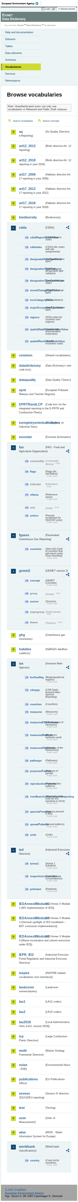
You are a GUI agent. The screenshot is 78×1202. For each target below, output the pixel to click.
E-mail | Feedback (15, 1189)
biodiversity (28, 217)
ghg (22, 635)
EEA (21, 3)
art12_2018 (27, 160)
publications (28, 1079)
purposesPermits (37, 771)
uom (22, 1118)
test (22, 1107)
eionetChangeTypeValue (37, 290)
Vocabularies (13, 66)
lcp (21, 1036)
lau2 (22, 1012)
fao (21, 447)
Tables (9, 46)
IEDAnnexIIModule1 (32, 904)
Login (47, 9)
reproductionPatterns (37, 783)
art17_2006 (27, 174)
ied (21, 849)
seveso (24, 1093)
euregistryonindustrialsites (32, 422)
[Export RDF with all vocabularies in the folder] (67, 228)
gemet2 (24, 570)
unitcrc (34, 515)
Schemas (10, 59)
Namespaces (12, 80)
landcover (26, 987)
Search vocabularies (23, 121)
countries (36, 549)
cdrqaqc (35, 690)
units (33, 834)
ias (21, 663)
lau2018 (25, 1022)
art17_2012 (27, 188)
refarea (34, 494)
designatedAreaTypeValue (37, 259)
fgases (24, 535)
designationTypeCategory (37, 268)
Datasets (10, 39)
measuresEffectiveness (37, 722)
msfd (23, 1050)
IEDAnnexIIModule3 (32, 918)
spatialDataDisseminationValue (37, 329)
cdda (23, 227)
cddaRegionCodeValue (37, 237)
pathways (36, 760)
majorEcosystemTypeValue (37, 307)
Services (10, 73)
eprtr (22, 390)
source (34, 601)
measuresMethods (37, 735)
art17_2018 (27, 203)
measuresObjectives (37, 747)
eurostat (25, 437)
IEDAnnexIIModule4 (32, 936)
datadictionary (30, 365)
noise (23, 1065)
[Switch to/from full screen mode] (54, 9)
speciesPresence (37, 811)
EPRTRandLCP (31, 404)
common (25, 355)
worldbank (27, 1146)
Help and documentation (19, 32)
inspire (24, 973)
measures (36, 711)
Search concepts (51, 121)
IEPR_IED (26, 954)
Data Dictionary (33, 25)
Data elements (13, 53)
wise (22, 1132)
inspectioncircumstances (37, 876)
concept (35, 580)
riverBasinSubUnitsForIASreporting (37, 796)
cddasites (36, 247)
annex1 (34, 863)
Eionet (20, 25)
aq (21, 131)
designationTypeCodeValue (37, 280)
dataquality (27, 380)
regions (34, 317)
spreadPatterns (37, 824)
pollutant (35, 889)
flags (33, 471)
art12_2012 (27, 146)
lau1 (22, 1001)
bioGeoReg (37, 677)
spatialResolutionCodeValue (37, 341)
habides (25, 649)
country (34, 1160)
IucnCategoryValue (37, 300)
